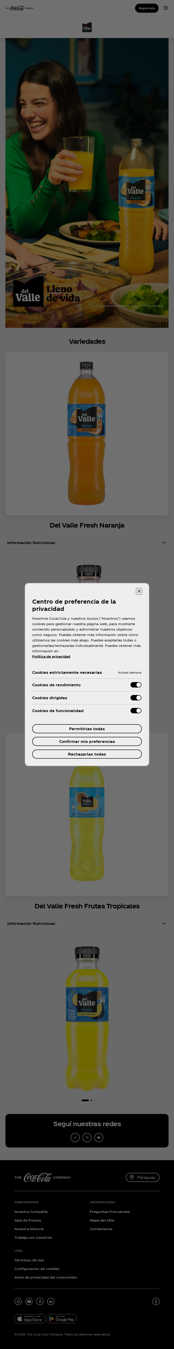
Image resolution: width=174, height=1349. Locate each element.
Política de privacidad (51, 656)
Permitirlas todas (87, 729)
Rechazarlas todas (87, 754)
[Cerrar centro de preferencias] (139, 591)
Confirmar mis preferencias (87, 741)
